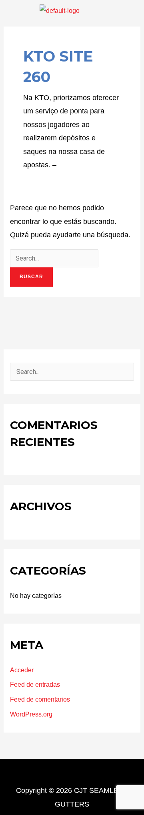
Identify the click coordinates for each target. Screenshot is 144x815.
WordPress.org (31, 714)
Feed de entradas (35, 684)
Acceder (22, 669)
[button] (13, 10)
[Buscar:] (54, 258)
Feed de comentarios (40, 699)
